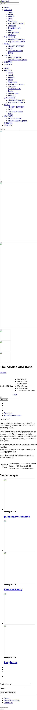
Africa (10, 19)
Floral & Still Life (14, 28)
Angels (10, 14)
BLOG (10, 53)
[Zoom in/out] (1, 707)
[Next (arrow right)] (3, 709)
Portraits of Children (16, 23)
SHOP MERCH (9, 37)
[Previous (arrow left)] (1, 709)
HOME (6, 7)
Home (6, 698)
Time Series (12, 21)
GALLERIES (8, 62)
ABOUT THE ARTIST (16, 46)
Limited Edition (6, 386)
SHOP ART (8, 10)
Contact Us (8, 703)
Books (10, 30)
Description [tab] (8, 413)
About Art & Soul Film (16, 39)
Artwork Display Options (17, 60)
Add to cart (4, 399)
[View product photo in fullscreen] (1, 181)
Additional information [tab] (12, 415)
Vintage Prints (13, 32)
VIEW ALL (12, 35)
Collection (12, 26)
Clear (15, 394)
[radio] (26, 379)
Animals (11, 16)
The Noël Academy (15, 51)
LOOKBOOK (8, 55)
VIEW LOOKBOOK (15, 57)
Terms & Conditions (11, 700)
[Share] (5, 707)
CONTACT (8, 64)
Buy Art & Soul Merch (16, 41)
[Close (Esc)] (7, 707)
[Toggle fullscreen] (3, 707)
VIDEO (10, 48)
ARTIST (7, 44)
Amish (10, 12)
